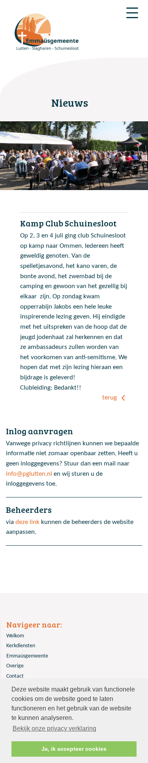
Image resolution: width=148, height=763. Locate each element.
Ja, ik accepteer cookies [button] (74, 749)
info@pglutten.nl (29, 474)
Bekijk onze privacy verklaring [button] (54, 728)
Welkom (15, 636)
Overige (15, 666)
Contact (15, 676)
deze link (27, 522)
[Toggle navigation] (132, 13)
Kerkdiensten (20, 645)
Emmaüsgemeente (27, 656)
